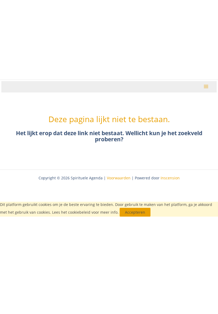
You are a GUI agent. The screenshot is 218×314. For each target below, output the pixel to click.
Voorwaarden (119, 177)
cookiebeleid (79, 212)
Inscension (170, 177)
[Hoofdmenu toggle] (206, 86)
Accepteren (135, 212)
